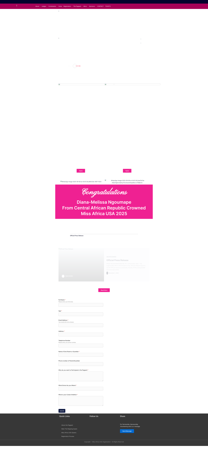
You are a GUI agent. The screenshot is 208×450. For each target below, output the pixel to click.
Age (60, 311)
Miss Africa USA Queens (68, 432)
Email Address (63, 320)
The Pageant (77, 6)
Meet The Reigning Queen (69, 429)
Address (61, 331)
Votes (60, 6)
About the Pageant (67, 425)
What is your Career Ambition (68, 394)
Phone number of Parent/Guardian (69, 361)
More (85, 6)
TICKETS (108, 6)
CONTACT (100, 6)
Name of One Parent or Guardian (69, 351)
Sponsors (92, 6)
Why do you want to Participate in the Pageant (73, 370)
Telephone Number (64, 340)
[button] (38, 6)
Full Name (61, 300)
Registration (67, 6)
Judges (44, 6)
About (37, 6)
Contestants (52, 6)
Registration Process (67, 436)
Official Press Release (76, 235)
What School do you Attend (67, 385)
